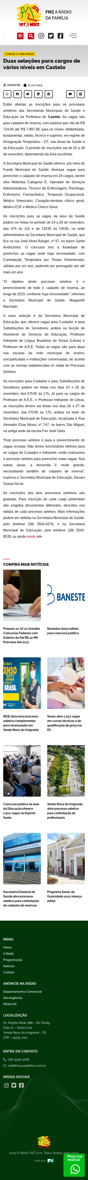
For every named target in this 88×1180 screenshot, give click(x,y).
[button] (31, 36)
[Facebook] (60, 36)
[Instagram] (41, 36)
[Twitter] (51, 36)
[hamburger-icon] (73, 36)
